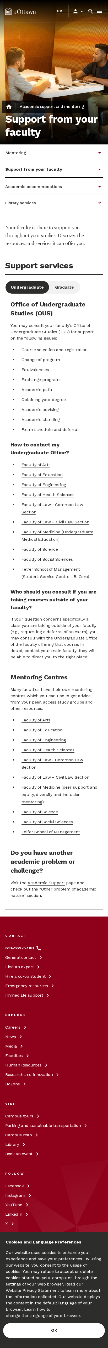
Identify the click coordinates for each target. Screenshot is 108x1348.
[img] (20, 11)
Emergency (26, 985)
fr (60, 11)
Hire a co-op (25, 976)
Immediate (24, 995)
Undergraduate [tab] (27, 287)
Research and (29, 1074)
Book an (19, 1153)
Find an (19, 966)
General (20, 957)
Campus (19, 1115)
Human (23, 1065)
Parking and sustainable (43, 1125)
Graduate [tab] (64, 287)
